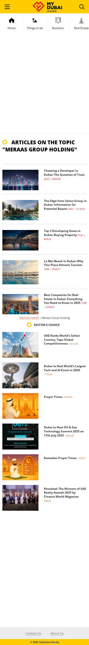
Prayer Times (53, 397)
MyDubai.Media (29, 318)
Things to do (35, 28)
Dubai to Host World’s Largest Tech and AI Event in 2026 (65, 368)
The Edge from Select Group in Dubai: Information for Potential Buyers (65, 205)
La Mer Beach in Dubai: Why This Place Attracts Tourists (63, 263)
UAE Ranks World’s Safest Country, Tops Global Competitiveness (62, 340)
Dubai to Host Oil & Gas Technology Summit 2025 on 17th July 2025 (64, 431)
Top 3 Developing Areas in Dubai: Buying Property (62, 233)
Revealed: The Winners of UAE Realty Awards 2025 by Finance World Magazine (65, 493)
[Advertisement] (44, 86)
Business (58, 28)
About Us (57, 633)
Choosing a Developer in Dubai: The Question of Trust (64, 173)
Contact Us (33, 633)
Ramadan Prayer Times (60, 458)
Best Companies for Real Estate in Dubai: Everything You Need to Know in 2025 (63, 299)
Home (12, 28)
